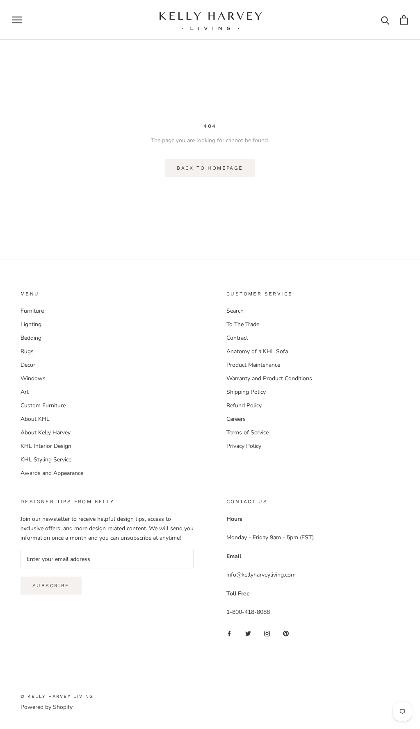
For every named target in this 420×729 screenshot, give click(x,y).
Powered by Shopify (47, 707)
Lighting (31, 324)
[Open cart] (404, 20)
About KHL (35, 419)
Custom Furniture (43, 405)
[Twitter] (248, 633)
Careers (236, 419)
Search (235, 311)
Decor (28, 365)
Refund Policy (244, 405)
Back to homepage (210, 168)
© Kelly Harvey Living (57, 696)
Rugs (27, 351)
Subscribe (51, 585)
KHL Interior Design (46, 446)
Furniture (32, 311)
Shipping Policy (246, 392)
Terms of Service (247, 432)
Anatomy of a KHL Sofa (257, 351)
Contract (237, 338)
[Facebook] (229, 633)
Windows (33, 378)
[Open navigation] (17, 19)
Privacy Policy (243, 446)
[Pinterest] (286, 633)
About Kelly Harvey (46, 432)
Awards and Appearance (52, 473)
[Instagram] (267, 633)
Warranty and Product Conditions (269, 378)
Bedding (31, 338)
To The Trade (242, 324)
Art (25, 392)
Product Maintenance (253, 365)
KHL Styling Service (46, 459)
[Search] (385, 20)
